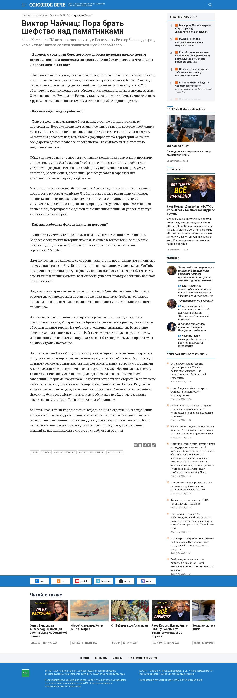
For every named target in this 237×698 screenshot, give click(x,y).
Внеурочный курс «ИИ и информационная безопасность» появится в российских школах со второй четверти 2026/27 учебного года (192, 521)
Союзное (76, 643)
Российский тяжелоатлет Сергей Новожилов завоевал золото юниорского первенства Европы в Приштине (192, 411)
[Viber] (149, 445)
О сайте (84, 658)
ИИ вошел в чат (178, 146)
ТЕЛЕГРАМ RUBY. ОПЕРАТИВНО (186, 354)
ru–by (127, 581)
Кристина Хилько (83, 15)
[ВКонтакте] (136, 445)
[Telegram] (145, 445)
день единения (115, 452)
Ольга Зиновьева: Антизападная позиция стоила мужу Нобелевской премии (49, 631)
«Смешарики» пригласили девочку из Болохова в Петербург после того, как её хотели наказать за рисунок (192, 544)
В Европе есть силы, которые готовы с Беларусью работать (192, 327)
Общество (35, 643)
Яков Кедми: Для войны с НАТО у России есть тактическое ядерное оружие (191, 210)
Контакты (101, 658)
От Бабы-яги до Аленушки (129, 625)
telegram (106, 581)
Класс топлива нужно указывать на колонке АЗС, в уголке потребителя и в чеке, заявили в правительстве (192, 430)
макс (148, 581)
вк (41, 581)
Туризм (196, 643)
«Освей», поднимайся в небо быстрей (86, 627)
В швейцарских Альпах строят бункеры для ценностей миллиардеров (189, 391)
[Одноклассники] (140, 445)
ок (63, 581)
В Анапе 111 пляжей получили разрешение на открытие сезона (189, 42)
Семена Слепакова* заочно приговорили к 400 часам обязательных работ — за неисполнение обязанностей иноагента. (188, 371)
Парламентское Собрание (35, 15)
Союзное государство (64, 452)
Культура (116, 643)
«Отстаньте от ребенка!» (196, 300)
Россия (34, 452)
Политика (174, 169)
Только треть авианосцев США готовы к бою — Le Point (189, 501)
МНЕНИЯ (172, 258)
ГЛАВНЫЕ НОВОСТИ (182, 16)
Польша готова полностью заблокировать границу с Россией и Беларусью (192, 72)
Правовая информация (142, 658)
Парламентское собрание (91, 452)
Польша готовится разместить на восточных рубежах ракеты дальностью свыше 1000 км (191, 486)
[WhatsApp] (154, 445)
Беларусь (46, 452)
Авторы (117, 658)
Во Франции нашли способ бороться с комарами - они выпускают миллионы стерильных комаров (192, 564)
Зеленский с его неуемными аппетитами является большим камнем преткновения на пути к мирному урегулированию (196, 273)
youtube (85, 581)
